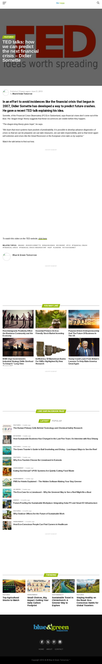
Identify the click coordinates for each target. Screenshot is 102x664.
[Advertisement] (51, 168)
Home (41, 649)
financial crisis (11, 247)
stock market (69, 247)
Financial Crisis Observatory (33, 247)
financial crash (80, 245)
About (49, 649)
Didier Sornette (34, 245)
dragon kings (49, 245)
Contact (59, 649)
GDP (50, 247)
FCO (69, 245)
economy (61, 245)
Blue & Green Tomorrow (22, 94)
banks (21, 245)
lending (57, 247)
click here (42, 239)
